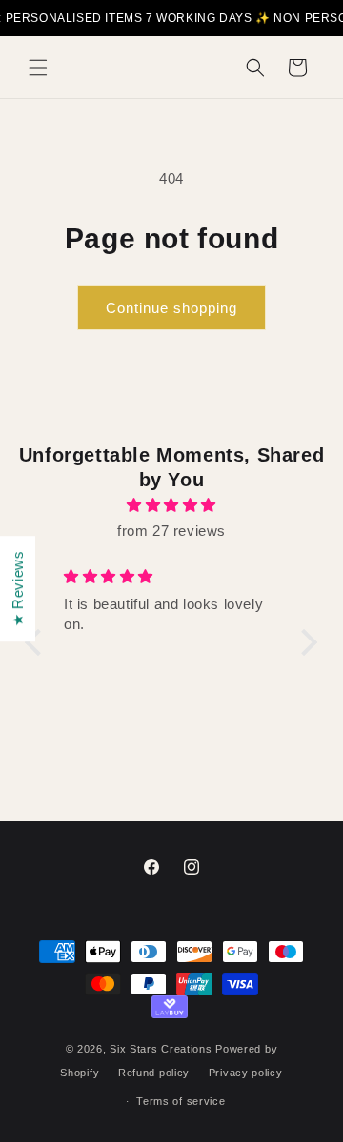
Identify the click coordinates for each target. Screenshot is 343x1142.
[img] (171, 505)
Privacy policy (246, 1072)
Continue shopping (171, 308)
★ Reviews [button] (18, 588)
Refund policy (154, 1072)
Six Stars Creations (162, 1048)
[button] (38, 68)
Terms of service (180, 1101)
